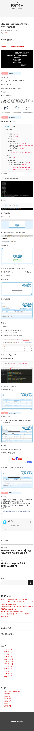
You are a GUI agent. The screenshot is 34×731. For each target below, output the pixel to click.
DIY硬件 (5, 541)
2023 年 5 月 (8, 676)
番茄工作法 (17, 5)
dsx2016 (5, 33)
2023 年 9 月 (8, 666)
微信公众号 (7, 701)
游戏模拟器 (7, 706)
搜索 (2, 579)
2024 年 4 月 (8, 652)
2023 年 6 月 (8, 674)
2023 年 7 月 (8, 671)
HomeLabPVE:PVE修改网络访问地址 (12, 611)
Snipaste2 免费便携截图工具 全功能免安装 (14, 599)
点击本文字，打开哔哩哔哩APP (12, 46)
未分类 (6, 703)
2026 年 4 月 (8, 649)
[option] (17, 525)
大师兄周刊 (7, 699)
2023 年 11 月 (8, 661)
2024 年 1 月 (8, 657)
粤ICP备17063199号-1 (17, 721)
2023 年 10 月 (8, 664)
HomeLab (7, 696)
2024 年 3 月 (8, 654)
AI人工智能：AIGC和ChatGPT (13, 691)
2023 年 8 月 (8, 669)
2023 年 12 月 (8, 659)
